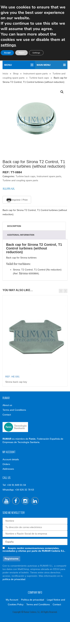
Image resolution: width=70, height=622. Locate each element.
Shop (16, 73)
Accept (7, 52)
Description (14, 226)
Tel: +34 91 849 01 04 (14, 485)
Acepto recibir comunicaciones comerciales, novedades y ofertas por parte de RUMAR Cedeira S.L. (34, 549)
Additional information (20, 235)
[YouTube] (6, 501)
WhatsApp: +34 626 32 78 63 (18, 489)
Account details (11, 459)
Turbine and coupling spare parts (20, 180)
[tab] (34, 226)
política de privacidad (14, 579)
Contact (7, 414)
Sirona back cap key (16, 381)
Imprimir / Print (20, 199)
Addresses (8, 469)
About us (7, 405)
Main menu (43, 65)
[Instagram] (25, 501)
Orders (6, 464)
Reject (21, 52)
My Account (12, 599)
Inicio (5, 73)
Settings (36, 52)
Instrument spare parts (35, 73)
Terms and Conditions (14, 410)
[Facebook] (16, 501)
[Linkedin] (35, 501)
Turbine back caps (39, 77)
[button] (62, 92)
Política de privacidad (32, 599)
